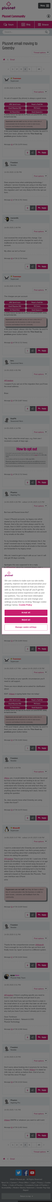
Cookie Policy (25, 605)
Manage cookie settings (26, 627)
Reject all (26, 620)
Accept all (26, 613)
